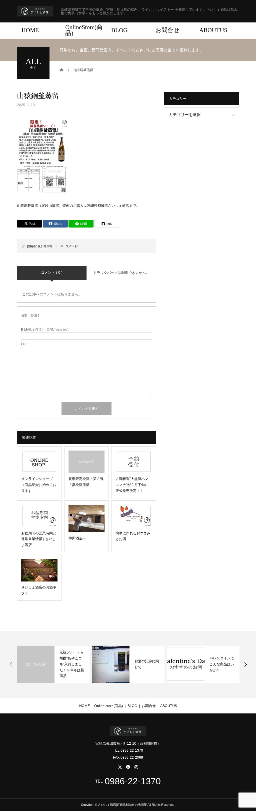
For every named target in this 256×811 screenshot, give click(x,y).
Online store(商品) (108, 706)
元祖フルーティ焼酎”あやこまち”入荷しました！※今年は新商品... (72, 664)
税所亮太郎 (45, 246)
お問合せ (167, 30)
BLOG (119, 30)
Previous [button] (11, 664)
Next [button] (245, 664)
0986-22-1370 (133, 781)
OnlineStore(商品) (83, 30)
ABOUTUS (213, 30)
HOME (30, 30)
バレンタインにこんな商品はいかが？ (222, 664)
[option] (53, 664)
